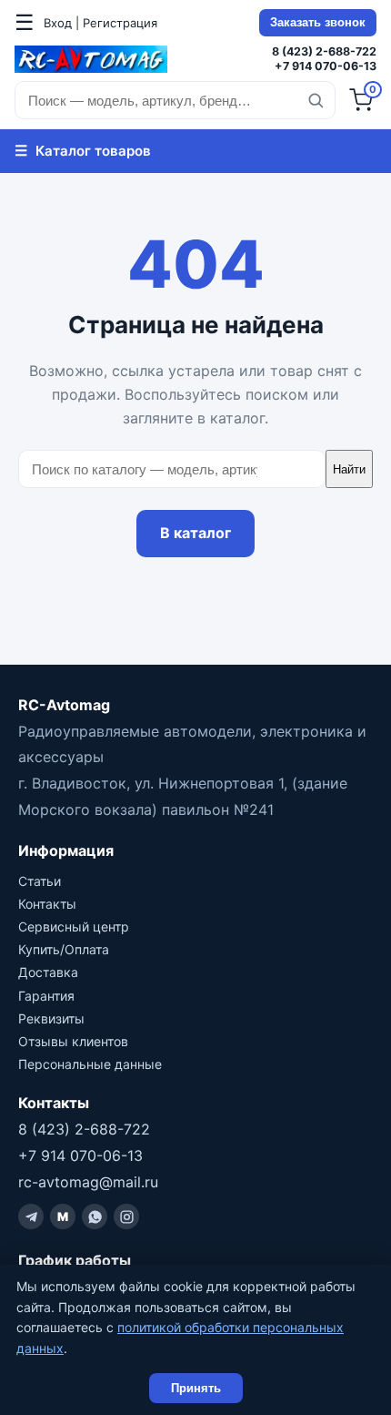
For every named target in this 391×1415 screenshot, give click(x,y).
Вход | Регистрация (100, 22)
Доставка (48, 972)
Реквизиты (51, 1018)
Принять (196, 1388)
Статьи (39, 881)
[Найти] (316, 100)
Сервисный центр (73, 926)
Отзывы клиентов (73, 1041)
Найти (349, 469)
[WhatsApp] (94, 1216)
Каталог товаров (83, 150)
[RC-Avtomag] (91, 59)
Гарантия (46, 995)
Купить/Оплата (63, 949)
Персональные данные (90, 1064)
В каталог (195, 533)
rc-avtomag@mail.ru (88, 1182)
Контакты (47, 903)
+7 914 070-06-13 (325, 66)
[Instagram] (126, 1216)
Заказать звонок (318, 22)
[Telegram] (31, 1216)
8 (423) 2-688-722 (324, 51)
